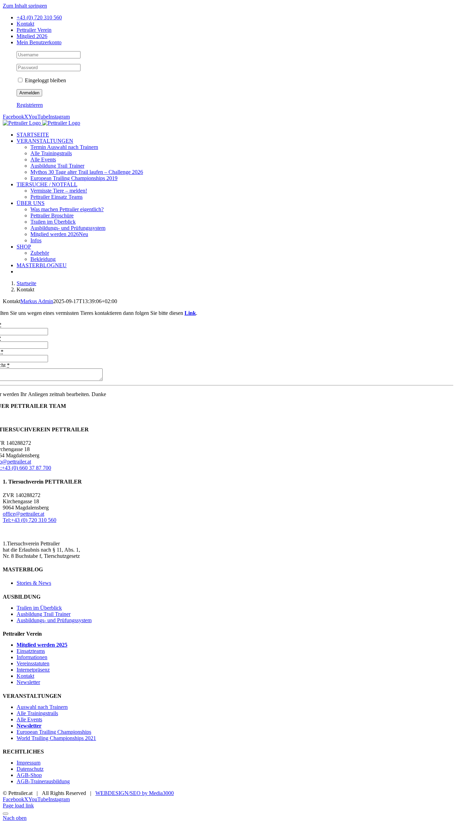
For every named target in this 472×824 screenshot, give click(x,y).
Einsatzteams (31, 651)
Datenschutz (30, 769)
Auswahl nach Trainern (42, 707)
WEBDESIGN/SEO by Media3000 (134, 793)
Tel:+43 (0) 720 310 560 (29, 520)
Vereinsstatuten (33, 663)
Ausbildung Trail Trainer (43, 614)
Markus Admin (36, 301)
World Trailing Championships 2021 (56, 738)
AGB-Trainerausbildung (43, 781)
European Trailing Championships (54, 732)
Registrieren (30, 105)
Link (190, 313)
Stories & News (34, 583)
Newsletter (28, 682)
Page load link (18, 805)
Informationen (32, 657)
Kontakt (25, 676)
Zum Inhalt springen (25, 6)
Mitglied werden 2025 (42, 645)
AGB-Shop (29, 775)
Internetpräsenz (33, 670)
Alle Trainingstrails (37, 713)
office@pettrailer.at (23, 514)
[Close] (5, 814)
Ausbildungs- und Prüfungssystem (54, 620)
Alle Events (29, 719)
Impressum (28, 763)
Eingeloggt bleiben (44, 80)
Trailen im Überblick (39, 608)
